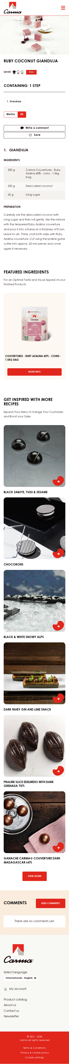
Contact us (11, 1011)
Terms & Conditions (34, 1048)
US (21, 114)
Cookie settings (34, 1057)
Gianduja (15, 101)
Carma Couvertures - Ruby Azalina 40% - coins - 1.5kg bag (43, 174)
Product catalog (15, 999)
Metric (10, 114)
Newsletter (11, 1016)
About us (10, 1005)
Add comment (50, 903)
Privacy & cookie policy (34, 1053)
